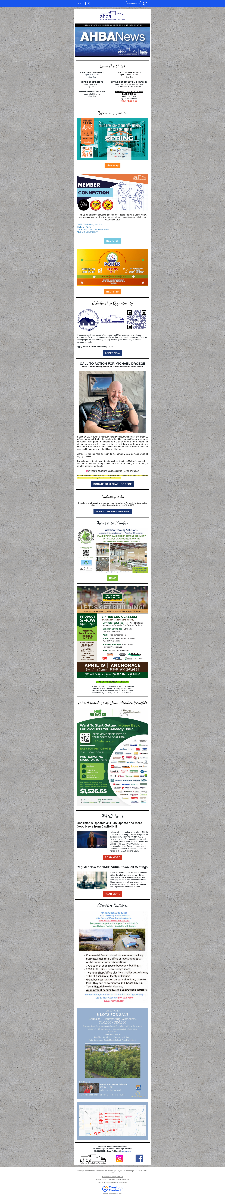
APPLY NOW (112, 353)
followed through (134, 846)
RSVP (112, 578)
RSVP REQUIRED (129, 101)
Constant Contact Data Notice (118, 1180)
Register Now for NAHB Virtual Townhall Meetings (112, 867)
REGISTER (112, 240)
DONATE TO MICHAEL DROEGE (112, 484)
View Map (112, 165)
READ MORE (112, 857)
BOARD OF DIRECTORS (92, 82)
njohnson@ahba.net (111, 1182)
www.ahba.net (126, 1151)
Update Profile (101, 1180)
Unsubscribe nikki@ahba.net (112, 1177)
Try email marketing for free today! (112, 1193)
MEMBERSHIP (86, 91)
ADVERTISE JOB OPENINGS (112, 511)
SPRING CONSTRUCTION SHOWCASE (129, 82)
